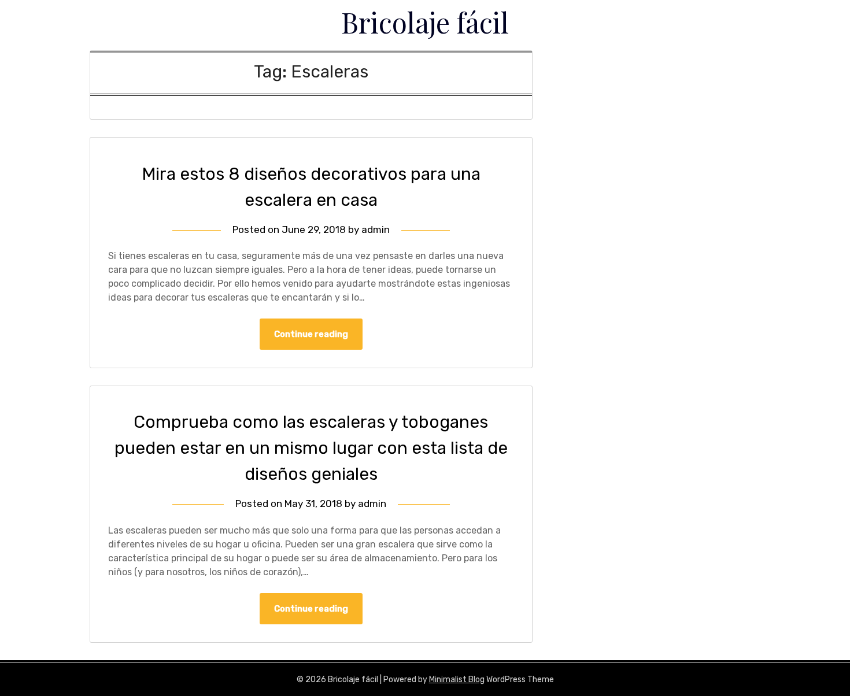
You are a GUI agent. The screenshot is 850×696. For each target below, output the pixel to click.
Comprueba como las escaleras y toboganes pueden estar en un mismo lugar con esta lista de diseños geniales (311, 448)
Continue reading (311, 334)
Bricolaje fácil (425, 21)
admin (375, 229)
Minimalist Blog (457, 679)
